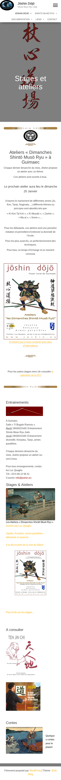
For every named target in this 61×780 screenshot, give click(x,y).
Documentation (21, 19)
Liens (38, 19)
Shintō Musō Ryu (44, 13)
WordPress (35, 770)
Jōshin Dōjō (26, 3)
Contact (52, 19)
